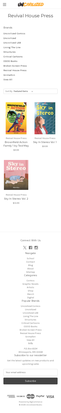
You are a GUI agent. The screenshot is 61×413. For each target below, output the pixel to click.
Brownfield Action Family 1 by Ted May (16, 144)
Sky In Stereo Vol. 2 (16, 198)
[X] (25, 247)
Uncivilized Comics (14, 33)
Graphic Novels (30, 284)
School (30, 258)
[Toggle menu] (4, 4)
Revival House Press (15, 70)
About (30, 268)
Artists (30, 287)
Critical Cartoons (13, 56)
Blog (30, 265)
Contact (30, 261)
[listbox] (24, 91)
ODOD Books (10, 61)
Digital (30, 297)
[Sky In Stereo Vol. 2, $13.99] (16, 175)
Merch (30, 294)
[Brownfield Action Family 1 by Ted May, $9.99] (16, 118)
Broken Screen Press (15, 65)
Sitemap (30, 272)
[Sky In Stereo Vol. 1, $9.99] (45, 118)
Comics (30, 280)
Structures (9, 51)
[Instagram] (36, 247)
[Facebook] (30, 247)
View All (7, 79)
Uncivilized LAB (12, 42)
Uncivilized (9, 38)
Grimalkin (9, 75)
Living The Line (11, 47)
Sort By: (9, 91)
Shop (30, 290)
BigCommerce (36, 402)
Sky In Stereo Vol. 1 (45, 142)
